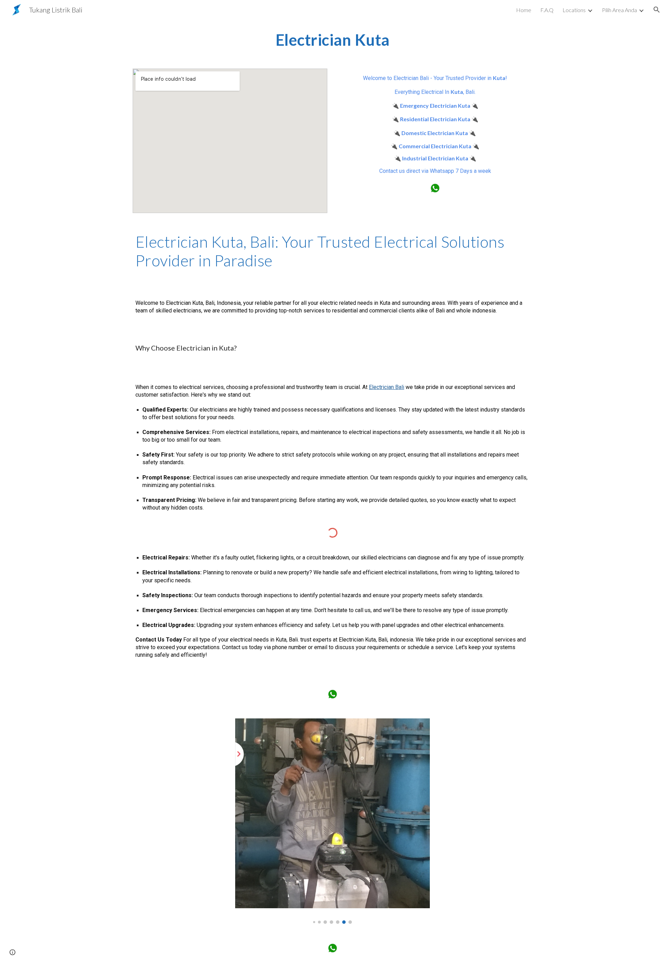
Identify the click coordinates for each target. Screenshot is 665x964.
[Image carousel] (332, 821)
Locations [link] (574, 10)
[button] (656, 9)
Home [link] (523, 10)
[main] (332, 40)
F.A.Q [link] (546, 10)
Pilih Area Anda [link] (619, 10)
